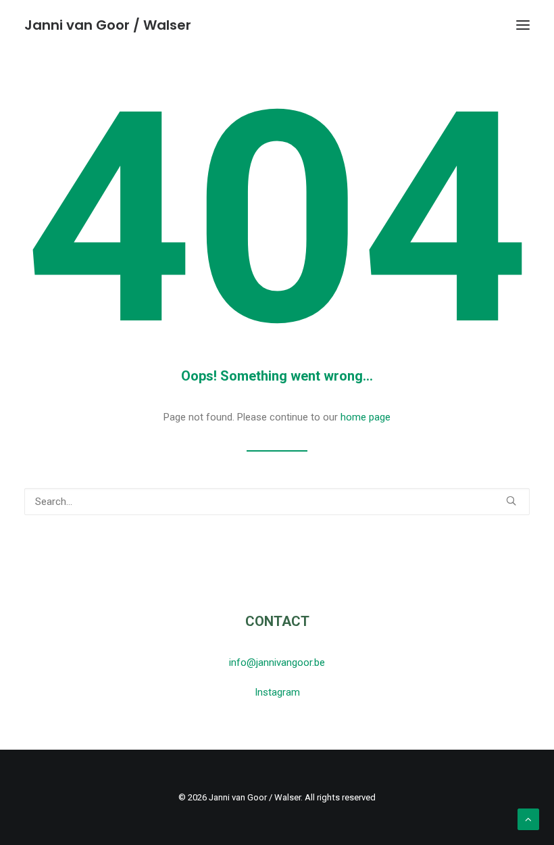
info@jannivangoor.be (277, 662)
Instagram (277, 692)
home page (366, 417)
